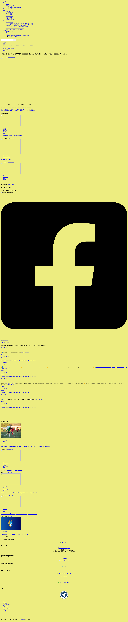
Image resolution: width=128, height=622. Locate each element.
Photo (3, 354)
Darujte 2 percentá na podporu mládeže (11, 135)
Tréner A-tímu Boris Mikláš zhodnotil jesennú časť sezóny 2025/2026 (19, 492)
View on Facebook (5, 356)
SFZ (4, 605)
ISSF (4, 609)
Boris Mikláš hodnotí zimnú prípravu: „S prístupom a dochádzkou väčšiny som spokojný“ (25, 446)
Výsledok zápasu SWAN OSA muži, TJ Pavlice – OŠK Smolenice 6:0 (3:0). (18, 110)
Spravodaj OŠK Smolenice (17, 35)
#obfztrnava (121, 367)
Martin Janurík (11, 138)
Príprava (5, 175)
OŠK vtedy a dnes (10, 5)
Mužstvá (5, 130)
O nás (4, 2)
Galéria (7, 34)
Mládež (4, 129)
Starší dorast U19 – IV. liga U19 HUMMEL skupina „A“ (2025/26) (20, 23)
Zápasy (4, 50)
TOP (4, 133)
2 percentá (5, 128)
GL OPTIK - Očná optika (10, 383)
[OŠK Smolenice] (4, 340)
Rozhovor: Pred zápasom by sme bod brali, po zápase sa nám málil (19, 514)
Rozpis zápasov (6, 20)
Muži (8, 11)
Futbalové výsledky (64, 558)
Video (3, 401)
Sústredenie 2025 (6, 157)
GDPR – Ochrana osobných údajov (13, 7)
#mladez (104, 367)
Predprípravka (10, 19)
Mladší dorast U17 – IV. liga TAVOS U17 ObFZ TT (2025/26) (19, 24)
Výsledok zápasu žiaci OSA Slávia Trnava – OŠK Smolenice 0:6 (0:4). (17, 109)
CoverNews (22, 619)
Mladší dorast (9, 13)
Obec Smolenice (6, 604)
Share (2, 357)
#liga (115, 367)
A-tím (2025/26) (9, 22)
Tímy (4, 10)
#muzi (118, 367)
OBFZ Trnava (6, 606)
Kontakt (7, 4)
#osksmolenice (99, 367)
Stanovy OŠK (9, 6)
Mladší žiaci (9, 16)
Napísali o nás (9, 32)
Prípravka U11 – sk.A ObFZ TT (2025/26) (15, 28)
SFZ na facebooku (64, 585)
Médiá (4, 30)
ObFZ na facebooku (64, 576)
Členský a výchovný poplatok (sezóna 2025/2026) (14, 534)
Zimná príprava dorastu (7, 182)
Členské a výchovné (7, 8)
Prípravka (9, 17)
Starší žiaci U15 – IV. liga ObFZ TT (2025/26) (16, 25)
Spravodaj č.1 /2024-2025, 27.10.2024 (17, 36)
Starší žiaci (9, 14)
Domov (4, 1)
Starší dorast (9, 12)
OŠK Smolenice (4, 347)
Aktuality (5, 440)
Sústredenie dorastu (6, 159)
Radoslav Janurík (11, 57)
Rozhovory (5, 442)
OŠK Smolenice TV (10, 31)
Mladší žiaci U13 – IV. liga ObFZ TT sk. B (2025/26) (17, 26)
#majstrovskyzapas (110, 367)
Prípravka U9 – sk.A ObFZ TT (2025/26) (14, 29)
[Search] (1, 38)
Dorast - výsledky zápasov (8, 48)
